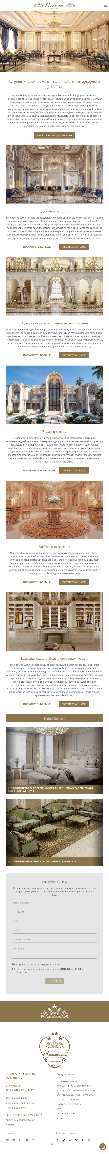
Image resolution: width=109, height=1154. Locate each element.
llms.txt (54, 1144)
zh (33, 1140)
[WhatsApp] (102, 1146)
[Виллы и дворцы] (54, 395)
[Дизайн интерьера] (54, 174)
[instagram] (63, 1140)
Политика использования (20, 1120)
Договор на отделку (68, 1100)
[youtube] (88, 1140)
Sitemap (10, 1125)
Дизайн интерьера (67, 1081)
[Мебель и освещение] (54, 510)
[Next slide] (103, 42)
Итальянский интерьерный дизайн (76, 1091)
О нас (60, 1118)
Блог (59, 1109)
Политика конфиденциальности (24, 1115)
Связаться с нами (67, 1113)
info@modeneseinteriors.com (20, 1103)
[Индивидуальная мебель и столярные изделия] (54, 621)
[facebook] (57, 1140)
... (13, 940)
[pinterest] (76, 1140)
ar (27, 1140)
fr (13, 1140)
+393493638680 (18, 1098)
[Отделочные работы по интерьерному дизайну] (54, 286)
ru (20, 1140)
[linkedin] (70, 1140)
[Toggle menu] (105, 5)
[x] (82, 1140)
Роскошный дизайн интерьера (74, 1086)
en (7, 1140)
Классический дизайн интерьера (75, 1095)
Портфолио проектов (69, 1104)
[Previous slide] (6, 42)
